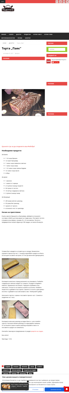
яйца (30, 373)
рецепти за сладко (37, 331)
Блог (2, 1)
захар (32, 366)
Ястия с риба (48, 34)
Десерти (18, 34)
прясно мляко (16, 370)
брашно (16, 366)
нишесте (6, 370)
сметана (5, 373)
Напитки (27, 38)
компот (39, 366)
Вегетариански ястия (8, 38)
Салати (11, 34)
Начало (3, 34)
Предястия (27, 34)
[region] (34, 383)
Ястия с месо (37, 34)
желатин (24, 366)
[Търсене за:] (57, 49)
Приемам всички (55, 389)
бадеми (7, 366)
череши (14, 373)
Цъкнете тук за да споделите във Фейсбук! (18, 146)
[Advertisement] (44, 17)
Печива (20, 38)
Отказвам (35, 389)
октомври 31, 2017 (8, 53)
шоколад (23, 373)
